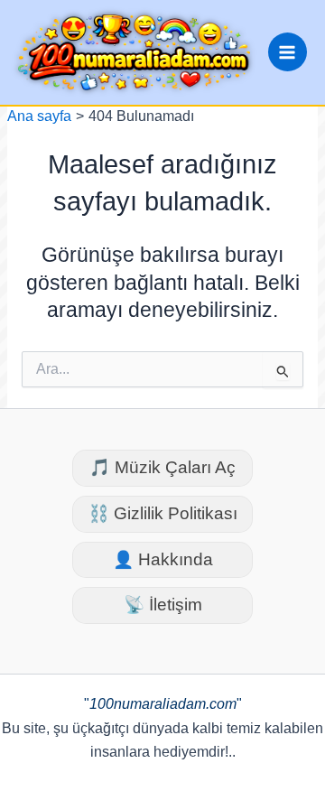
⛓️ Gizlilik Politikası (162, 513)
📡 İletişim (163, 604)
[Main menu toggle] (287, 52)
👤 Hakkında (163, 559)
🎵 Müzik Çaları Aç (162, 467)
